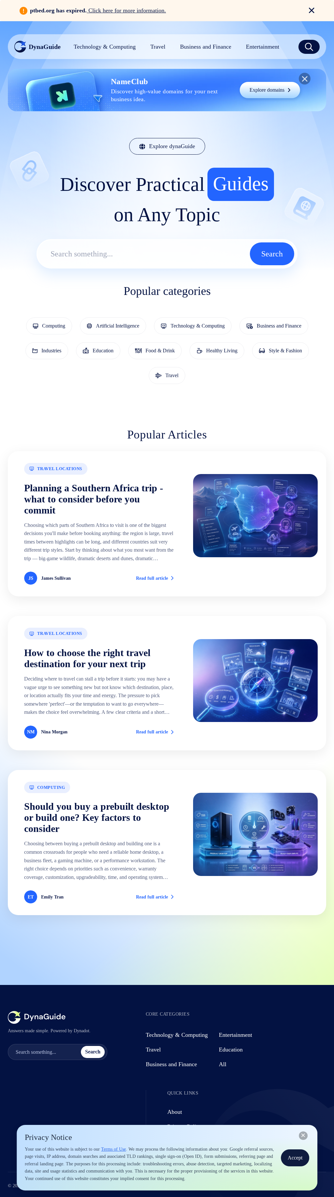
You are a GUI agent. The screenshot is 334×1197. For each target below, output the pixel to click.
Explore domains (267, 90)
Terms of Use (113, 1149)
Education (231, 1049)
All (222, 1064)
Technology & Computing (177, 1035)
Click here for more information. (126, 10)
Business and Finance (171, 1064)
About (174, 1112)
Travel (153, 1049)
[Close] (303, 1135)
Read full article (152, 578)
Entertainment (235, 1035)
